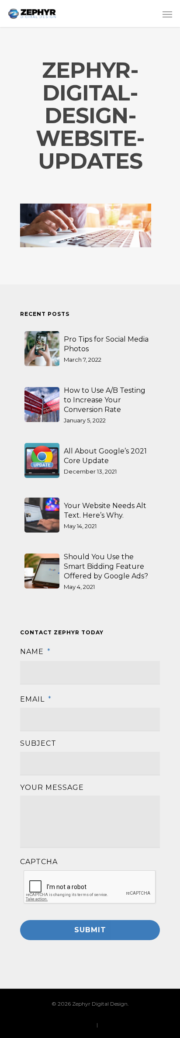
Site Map (110, 1024)
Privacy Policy (77, 1024)
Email (36, 699)
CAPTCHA (39, 862)
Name (35, 651)
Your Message (52, 787)
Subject (38, 743)
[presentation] (90, 887)
